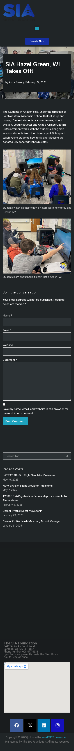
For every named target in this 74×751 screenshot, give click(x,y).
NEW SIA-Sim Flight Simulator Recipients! (28, 485)
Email (7, 330)
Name (7, 315)
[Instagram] (57, 725)
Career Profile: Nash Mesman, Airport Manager (32, 521)
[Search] (67, 456)
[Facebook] (16, 725)
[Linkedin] (44, 725)
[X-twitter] (30, 725)
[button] (37, 28)
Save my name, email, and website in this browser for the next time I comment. (35, 411)
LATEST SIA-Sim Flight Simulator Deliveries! (29, 475)
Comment (10, 359)
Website (8, 345)
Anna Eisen (15, 82)
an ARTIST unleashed (54, 737)
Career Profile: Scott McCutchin (22, 511)
